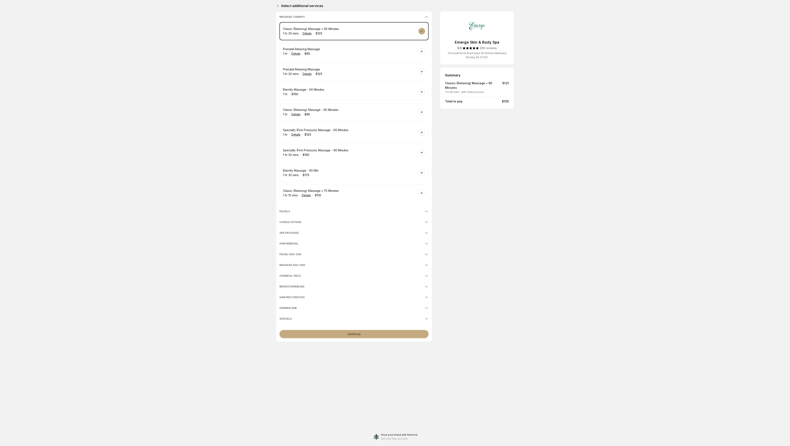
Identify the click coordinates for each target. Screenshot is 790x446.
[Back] (277, 6)
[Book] (421, 31)
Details (307, 33)
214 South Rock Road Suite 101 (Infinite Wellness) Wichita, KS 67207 (477, 55)
